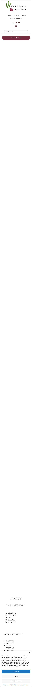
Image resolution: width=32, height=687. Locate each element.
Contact (9, 15)
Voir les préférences (16, 681)
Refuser (16, 676)
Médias (24, 15)
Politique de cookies (8, 685)
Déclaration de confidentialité (21, 685)
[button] (29, 653)
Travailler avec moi (16, 18)
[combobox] (16, 31)
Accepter (16, 671)
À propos (16, 15)
